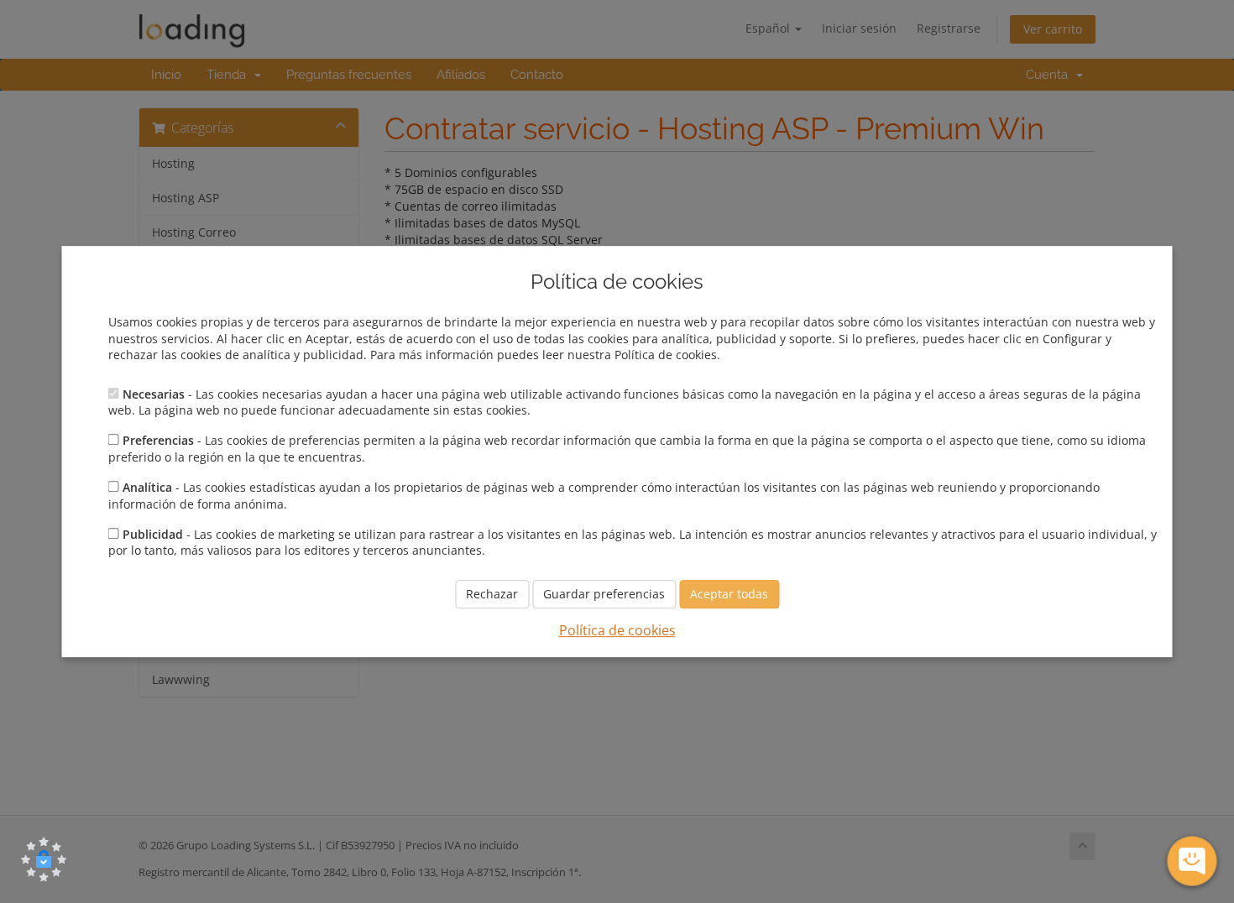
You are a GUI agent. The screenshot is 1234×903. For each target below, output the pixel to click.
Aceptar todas (729, 594)
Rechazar (492, 594)
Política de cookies (617, 630)
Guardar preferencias (604, 594)
